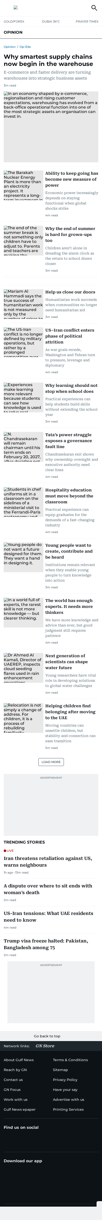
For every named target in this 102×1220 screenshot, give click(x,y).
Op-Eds (25, 47)
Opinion (10, 47)
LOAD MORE (51, 762)
